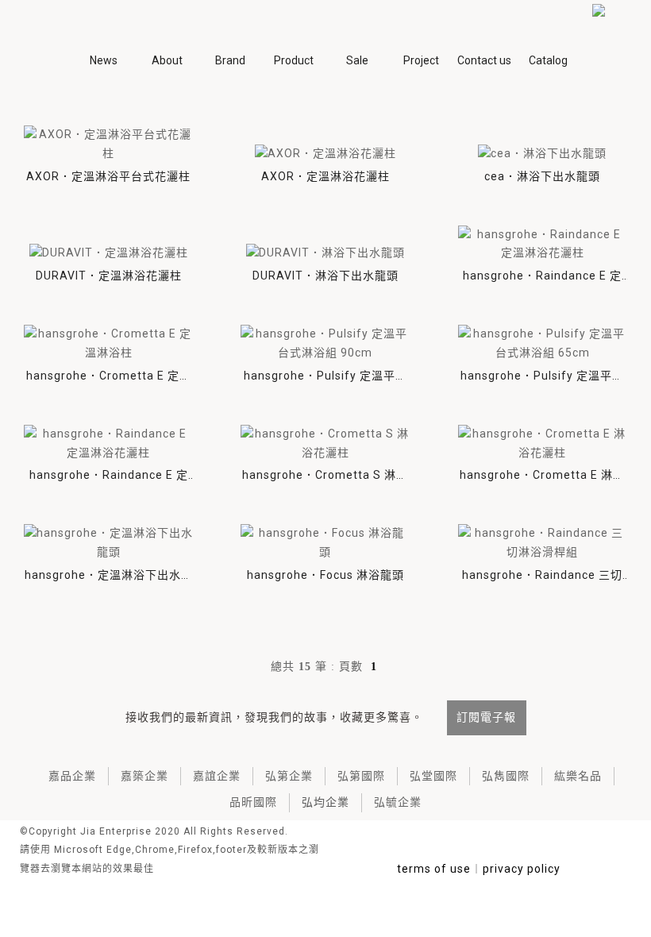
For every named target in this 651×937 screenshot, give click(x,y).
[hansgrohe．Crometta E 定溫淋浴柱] (108, 344)
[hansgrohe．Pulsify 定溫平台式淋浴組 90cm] (325, 344)
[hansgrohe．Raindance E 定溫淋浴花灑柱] (542, 245)
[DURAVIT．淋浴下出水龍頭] (325, 253)
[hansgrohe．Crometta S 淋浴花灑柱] (325, 444)
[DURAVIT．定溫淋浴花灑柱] (108, 253)
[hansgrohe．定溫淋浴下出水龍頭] (108, 543)
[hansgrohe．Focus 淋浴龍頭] (325, 543)
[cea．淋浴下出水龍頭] (542, 154)
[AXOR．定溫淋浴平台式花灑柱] (108, 144)
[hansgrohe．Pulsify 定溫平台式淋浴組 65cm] (542, 344)
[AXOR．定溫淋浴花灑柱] (325, 154)
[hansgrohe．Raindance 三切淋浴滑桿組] (542, 543)
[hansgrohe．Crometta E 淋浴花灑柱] (542, 444)
